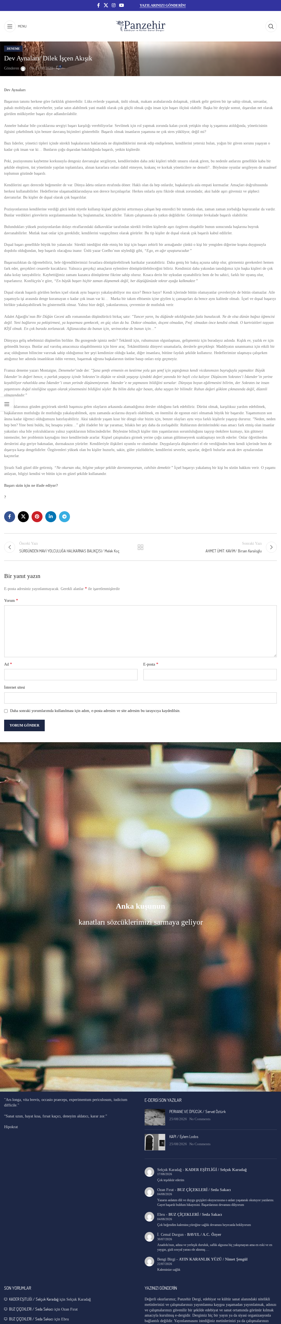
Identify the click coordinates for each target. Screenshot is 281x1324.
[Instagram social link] (113, 5)
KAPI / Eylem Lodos (183, 1136)
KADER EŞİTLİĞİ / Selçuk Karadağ (216, 1170)
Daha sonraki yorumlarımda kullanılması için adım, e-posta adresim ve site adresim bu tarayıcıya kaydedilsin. (95, 711)
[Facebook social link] (98, 5)
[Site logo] (140, 26)
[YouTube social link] (121, 5)
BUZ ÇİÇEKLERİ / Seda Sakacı (204, 1190)
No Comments (199, 1119)
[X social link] (106, 5)
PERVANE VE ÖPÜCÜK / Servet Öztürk (197, 1111)
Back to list (140, 547)
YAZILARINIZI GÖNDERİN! (163, 5)
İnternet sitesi (14, 687)
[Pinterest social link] (37, 516)
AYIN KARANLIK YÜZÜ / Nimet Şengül (213, 1259)
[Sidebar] (7, 404)
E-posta (150, 664)
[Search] (271, 26)
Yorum (11, 600)
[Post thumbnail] (155, 1117)
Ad (8, 664)
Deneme (13, 48)
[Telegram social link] (64, 516)
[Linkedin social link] (50, 516)
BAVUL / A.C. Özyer (204, 1235)
